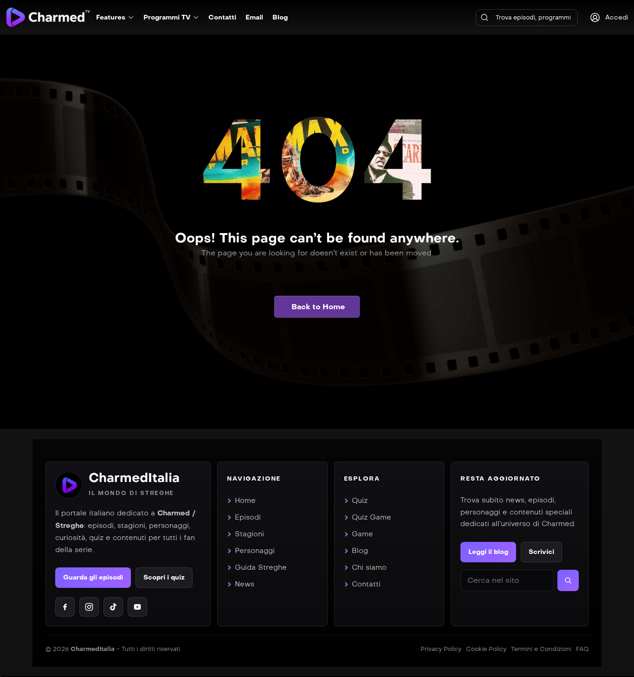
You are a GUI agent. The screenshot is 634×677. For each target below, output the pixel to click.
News (244, 584)
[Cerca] (484, 17)
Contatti (366, 584)
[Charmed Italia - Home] (48, 17)
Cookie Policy (486, 649)
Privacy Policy (441, 649)
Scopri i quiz (164, 577)
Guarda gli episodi (93, 577)
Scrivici (541, 552)
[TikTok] (113, 607)
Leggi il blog (488, 552)
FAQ (582, 649)
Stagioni (249, 534)
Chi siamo (369, 567)
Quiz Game (371, 517)
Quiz (360, 500)
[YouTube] (137, 607)
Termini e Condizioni (541, 649)
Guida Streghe (261, 567)
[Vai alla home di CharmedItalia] (68, 485)
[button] (317, 307)
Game (362, 534)
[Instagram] (89, 607)
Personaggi (255, 551)
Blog (360, 551)
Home (245, 500)
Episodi (248, 517)
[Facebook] (65, 607)
